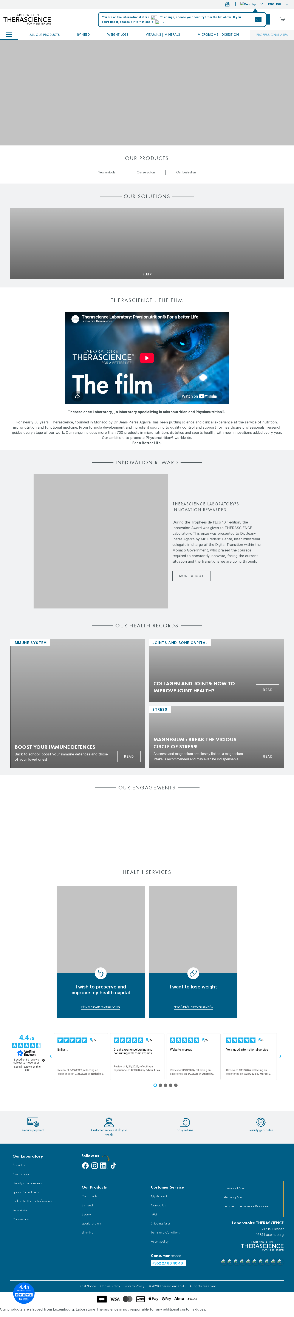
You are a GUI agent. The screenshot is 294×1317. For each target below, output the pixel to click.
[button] (251, 4)
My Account (159, 1196)
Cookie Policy (110, 1286)
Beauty (86, 1214)
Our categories (9, 35)
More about (191, 576)
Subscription (20, 1210)
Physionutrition (21, 1174)
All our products (44, 34)
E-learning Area (233, 1197)
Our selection (146, 172)
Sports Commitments (25, 1192)
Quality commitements (27, 1183)
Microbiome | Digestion (218, 34)
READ (268, 690)
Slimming (87, 1232)
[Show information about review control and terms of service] (43, 1060)
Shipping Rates (160, 1223)
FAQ (154, 1214)
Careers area (21, 1219)
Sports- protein (91, 1223)
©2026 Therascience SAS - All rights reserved (182, 1286)
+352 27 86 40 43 (167, 1263)
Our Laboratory (27, 1156)
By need (83, 34)
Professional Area (234, 1188)
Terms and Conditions (165, 1232)
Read (129, 756)
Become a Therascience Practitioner (246, 1206)
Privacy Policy (134, 1286)
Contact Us (158, 1205)
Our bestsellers (186, 172)
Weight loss (117, 34)
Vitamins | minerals (163, 34)
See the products (27, 267)
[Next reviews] (280, 1057)
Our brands (89, 1196)
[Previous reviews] (51, 1057)
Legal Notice (87, 1286)
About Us (18, 1165)
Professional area (272, 34)
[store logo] (27, 19)
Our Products (94, 1187)
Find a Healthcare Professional (32, 1201)
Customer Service (167, 1187)
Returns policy (160, 1241)
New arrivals (106, 172)
